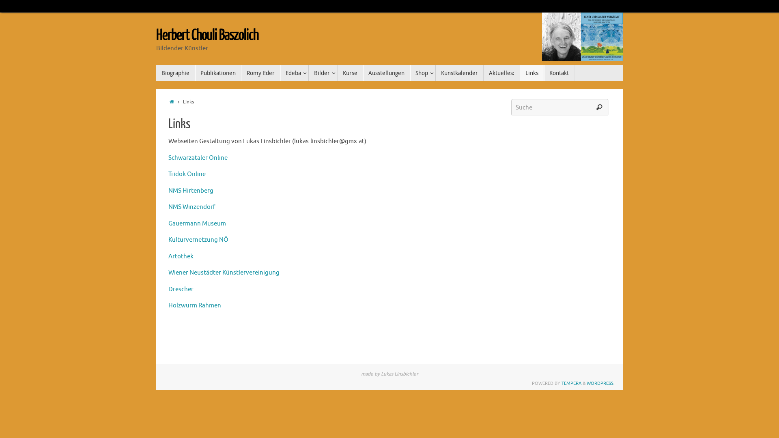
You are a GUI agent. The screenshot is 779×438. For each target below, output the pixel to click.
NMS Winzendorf (191, 207)
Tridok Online (187, 174)
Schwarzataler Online (198, 158)
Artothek (181, 256)
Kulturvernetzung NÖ (198, 240)
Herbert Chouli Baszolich (207, 35)
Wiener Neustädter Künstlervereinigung (224, 273)
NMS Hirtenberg (190, 191)
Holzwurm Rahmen (194, 305)
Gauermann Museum (197, 224)
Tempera (571, 383)
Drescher (181, 289)
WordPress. (601, 383)
